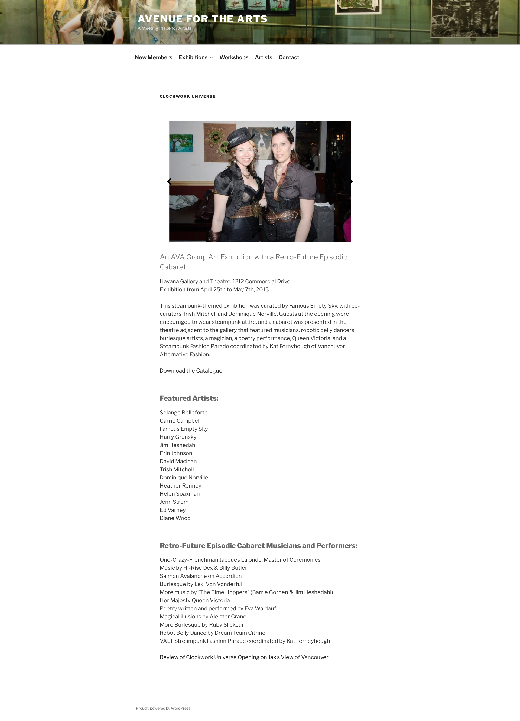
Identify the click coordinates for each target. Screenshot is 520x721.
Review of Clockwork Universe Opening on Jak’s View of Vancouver (244, 657)
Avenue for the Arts (203, 19)
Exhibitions (193, 57)
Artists (263, 57)
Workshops (233, 57)
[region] (260, 181)
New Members (153, 57)
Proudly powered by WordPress (163, 708)
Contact (289, 57)
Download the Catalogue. (191, 370)
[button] (169, 181)
